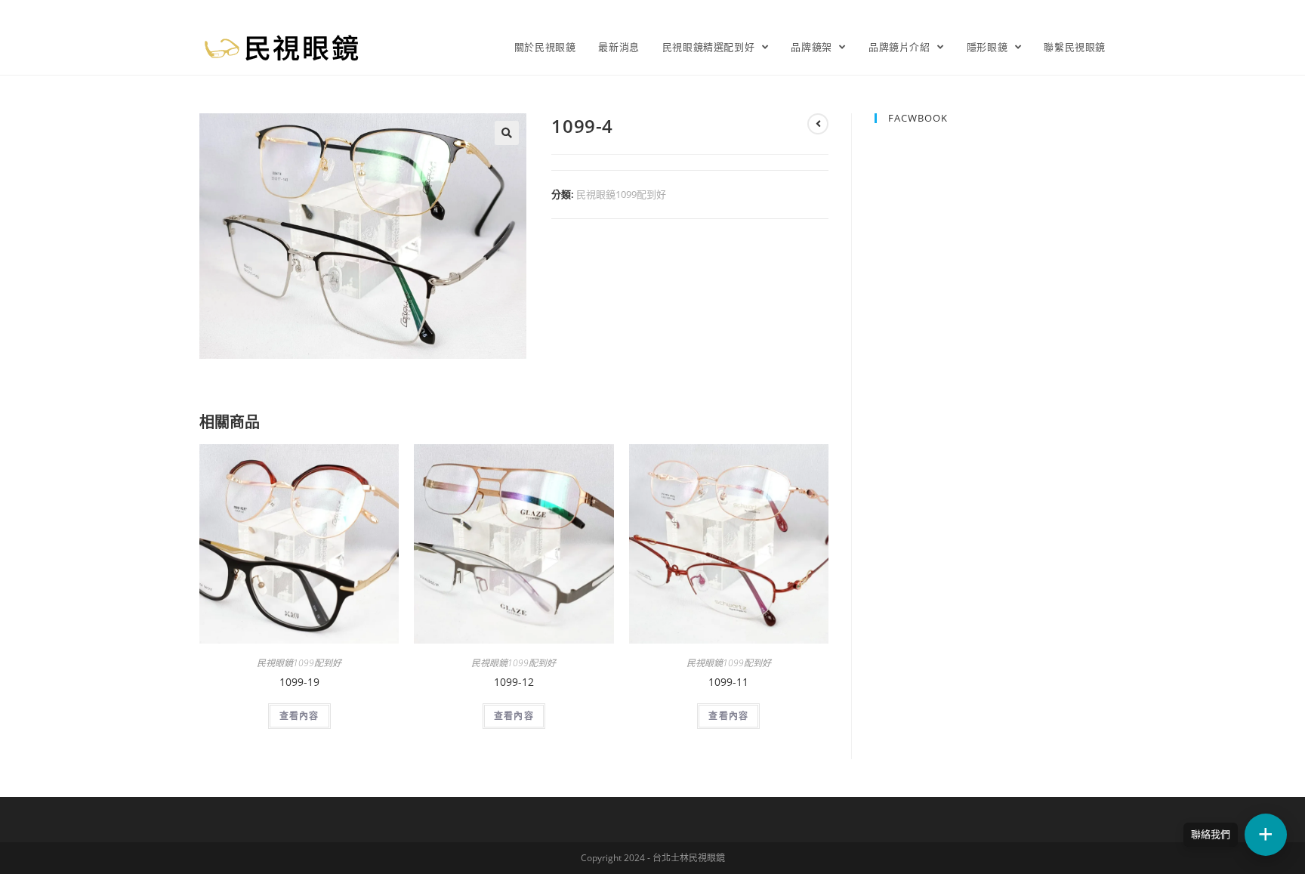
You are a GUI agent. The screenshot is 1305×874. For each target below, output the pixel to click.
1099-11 (728, 682)
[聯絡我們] (1266, 835)
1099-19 (299, 682)
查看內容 (299, 715)
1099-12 (514, 682)
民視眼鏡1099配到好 (621, 194)
